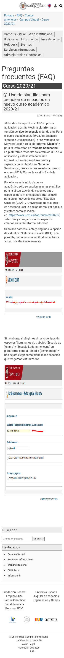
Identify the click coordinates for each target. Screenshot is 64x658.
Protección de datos (28, 647)
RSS (32, 651)
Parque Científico (14, 600)
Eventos (26, 44)
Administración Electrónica (23, 55)
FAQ (19, 15)
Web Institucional (41, 34)
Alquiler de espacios (46, 596)
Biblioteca (11, 39)
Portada (9, 15)
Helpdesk (10, 44)
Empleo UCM (14, 596)
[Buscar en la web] (61, 5)
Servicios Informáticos (19, 49)
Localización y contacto (28, 640)
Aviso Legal (28, 644)
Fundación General (14, 592)
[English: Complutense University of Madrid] (49, 5)
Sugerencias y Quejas (46, 600)
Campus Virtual (29, 19)
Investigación (50, 39)
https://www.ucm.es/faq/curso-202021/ (34, 215)
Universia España (46, 592)
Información (29, 39)
